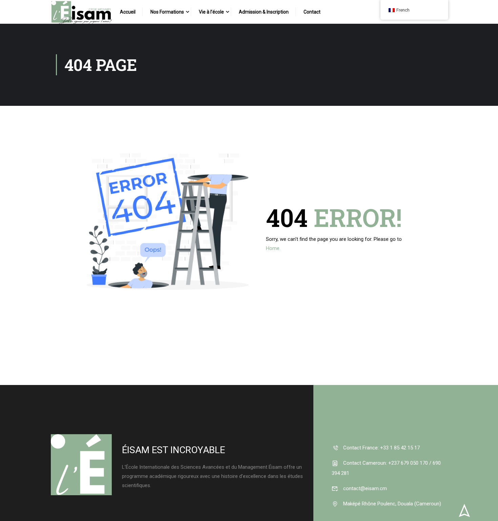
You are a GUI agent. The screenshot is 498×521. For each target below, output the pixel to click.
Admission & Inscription (264, 12)
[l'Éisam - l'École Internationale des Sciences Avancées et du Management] (81, 17)
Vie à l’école (211, 12)
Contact (312, 12)
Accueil (128, 12)
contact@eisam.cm (364, 488)
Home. (273, 248)
